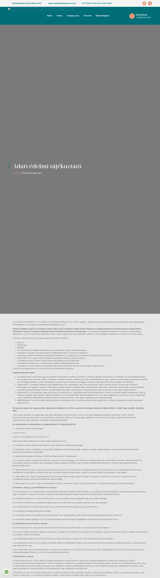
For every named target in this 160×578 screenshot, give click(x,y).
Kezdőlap (16, 173)
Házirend (87, 16)
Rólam (49, 16)
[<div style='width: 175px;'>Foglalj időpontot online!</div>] (6, 571)
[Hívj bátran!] (132, 16)
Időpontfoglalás (102, 16)
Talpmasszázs (73, 16)
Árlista (59, 16)
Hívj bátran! (141, 14)
